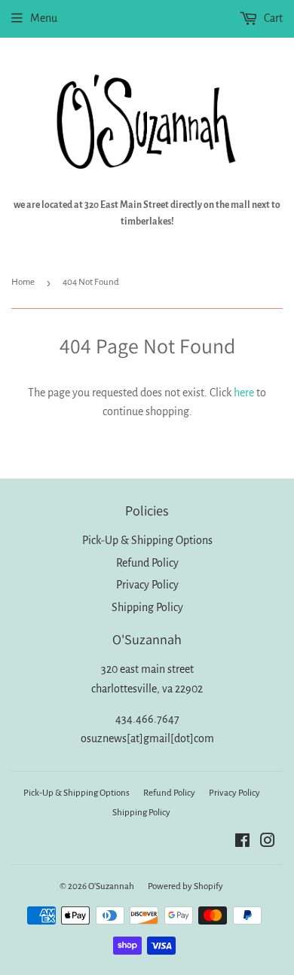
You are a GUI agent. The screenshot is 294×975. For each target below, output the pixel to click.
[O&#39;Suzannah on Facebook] (242, 842)
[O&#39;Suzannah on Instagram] (267, 842)
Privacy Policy (147, 585)
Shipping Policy (147, 607)
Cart (272, 18)
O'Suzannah (111, 886)
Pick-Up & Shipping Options (147, 540)
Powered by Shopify (185, 886)
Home (23, 282)
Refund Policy (147, 563)
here (244, 393)
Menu (43, 18)
